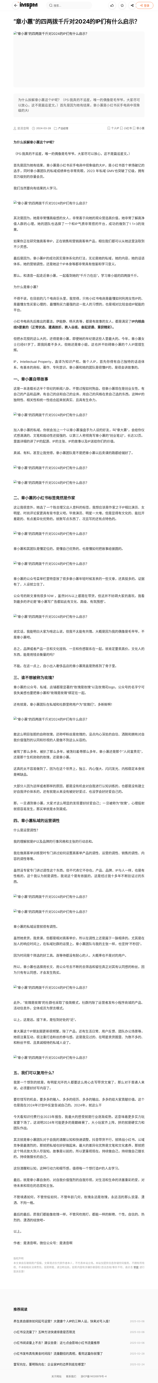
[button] (16, 5)
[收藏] (122, 5)
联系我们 (71, 1376)
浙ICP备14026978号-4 (94, 1376)
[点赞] (112, 5)
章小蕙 (140, 128)
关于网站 (56, 1376)
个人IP (115, 128)
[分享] (132, 5)
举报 (136, 1267)
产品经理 (63, 128)
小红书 (128, 128)
